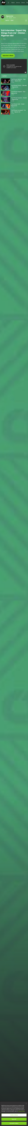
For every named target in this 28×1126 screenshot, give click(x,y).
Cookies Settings (14, 1115)
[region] (14, 1113)
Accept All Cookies (14, 1123)
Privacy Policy (21, 1111)
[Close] (26, 1103)
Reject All (14, 1119)
